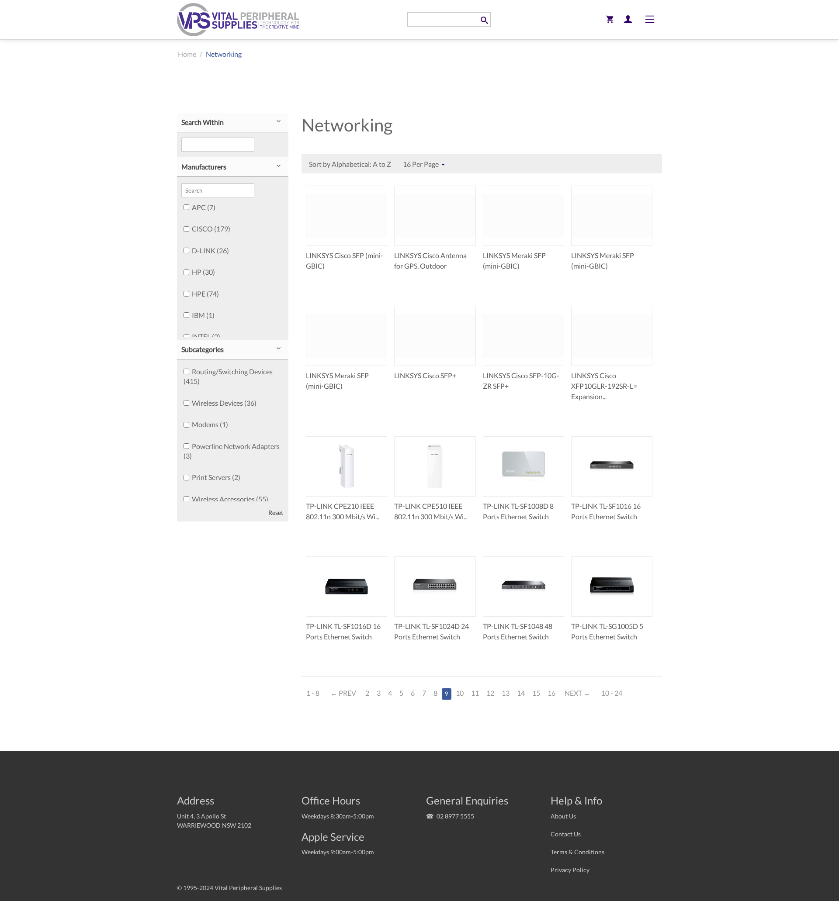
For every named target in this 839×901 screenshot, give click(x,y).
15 (536, 693)
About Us (563, 816)
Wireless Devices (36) (224, 403)
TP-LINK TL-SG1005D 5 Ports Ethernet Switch (607, 631)
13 (506, 693)
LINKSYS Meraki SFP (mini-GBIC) (514, 260)
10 (460, 693)
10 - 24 (611, 693)
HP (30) (203, 272)
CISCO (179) (211, 228)
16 (551, 693)
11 (475, 693)
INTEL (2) (206, 336)
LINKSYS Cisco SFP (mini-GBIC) (344, 260)
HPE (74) (205, 294)
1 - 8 (312, 693)
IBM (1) (203, 315)
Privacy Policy (570, 869)
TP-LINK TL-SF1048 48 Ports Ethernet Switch (517, 631)
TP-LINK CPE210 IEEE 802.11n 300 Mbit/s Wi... (342, 511)
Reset (275, 512)
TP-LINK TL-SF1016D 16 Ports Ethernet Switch (343, 631)
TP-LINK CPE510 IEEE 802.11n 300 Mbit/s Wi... (431, 511)
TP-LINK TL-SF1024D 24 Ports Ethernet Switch (431, 631)
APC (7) (203, 207)
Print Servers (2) (216, 477)
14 (521, 693)
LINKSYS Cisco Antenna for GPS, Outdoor (430, 260)
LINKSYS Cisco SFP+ (425, 375)
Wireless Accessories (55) (230, 499)
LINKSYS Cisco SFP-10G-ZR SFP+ (521, 380)
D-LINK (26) (210, 250)
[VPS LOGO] (238, 19)
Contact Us (566, 834)
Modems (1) (210, 424)
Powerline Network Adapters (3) (232, 451)
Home (187, 54)
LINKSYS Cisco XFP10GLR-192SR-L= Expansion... (604, 385)
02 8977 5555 (455, 816)
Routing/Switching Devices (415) (228, 376)
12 (490, 693)
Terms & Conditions (577, 852)
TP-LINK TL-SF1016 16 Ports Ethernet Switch (606, 511)
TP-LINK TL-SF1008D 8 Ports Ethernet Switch (518, 511)
